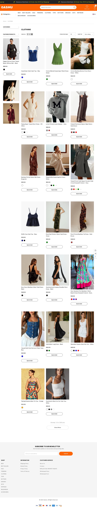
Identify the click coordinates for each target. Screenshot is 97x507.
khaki (76, 189)
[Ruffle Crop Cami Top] (32, 216)
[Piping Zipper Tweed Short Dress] (32, 106)
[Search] (58, 7)
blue (22, 77)
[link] (11, 90)
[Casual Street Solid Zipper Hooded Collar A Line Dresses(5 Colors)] (82, 161)
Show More (57, 427)
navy (22, 240)
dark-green (53, 185)
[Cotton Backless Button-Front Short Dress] (82, 53)
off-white (22, 132)
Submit (66, 453)
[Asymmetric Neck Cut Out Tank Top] (57, 384)
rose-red (72, 299)
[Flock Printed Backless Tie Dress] (82, 216)
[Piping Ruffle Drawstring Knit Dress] (57, 159)
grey (47, 130)
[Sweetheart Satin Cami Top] (32, 53)
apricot (53, 409)
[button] (4, 52)
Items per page (64, 34)
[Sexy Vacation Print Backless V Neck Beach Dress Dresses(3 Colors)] (82, 271)
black (13, 69)
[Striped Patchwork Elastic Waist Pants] (82, 106)
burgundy (27, 132)
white (72, 79)
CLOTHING (10, 21)
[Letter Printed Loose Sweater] (57, 106)
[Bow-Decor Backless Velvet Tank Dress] (32, 270)
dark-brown (49, 130)
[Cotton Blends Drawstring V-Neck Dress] (57, 53)
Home (4, 21)
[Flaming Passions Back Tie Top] (32, 384)
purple (76, 299)
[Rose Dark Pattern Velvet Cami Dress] (57, 216)
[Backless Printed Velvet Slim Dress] (32, 159)
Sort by (80, 34)
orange (22, 407)
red (76, 132)
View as (23, 34)
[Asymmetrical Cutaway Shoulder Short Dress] (57, 270)
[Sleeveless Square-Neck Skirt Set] (82, 326)
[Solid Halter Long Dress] (57, 326)
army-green (78, 189)
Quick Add (18, 74)
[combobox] (56, 7)
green (47, 79)
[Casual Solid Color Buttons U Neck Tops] (32, 328)
